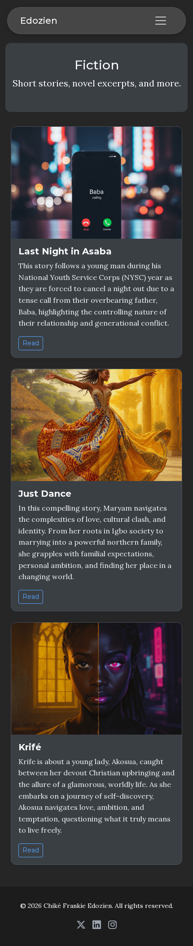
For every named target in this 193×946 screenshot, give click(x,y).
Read (30, 343)
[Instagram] (112, 925)
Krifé (29, 747)
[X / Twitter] (81, 925)
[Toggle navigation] (161, 20)
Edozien (38, 20)
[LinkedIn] (96, 925)
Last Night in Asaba (65, 251)
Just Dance (44, 493)
